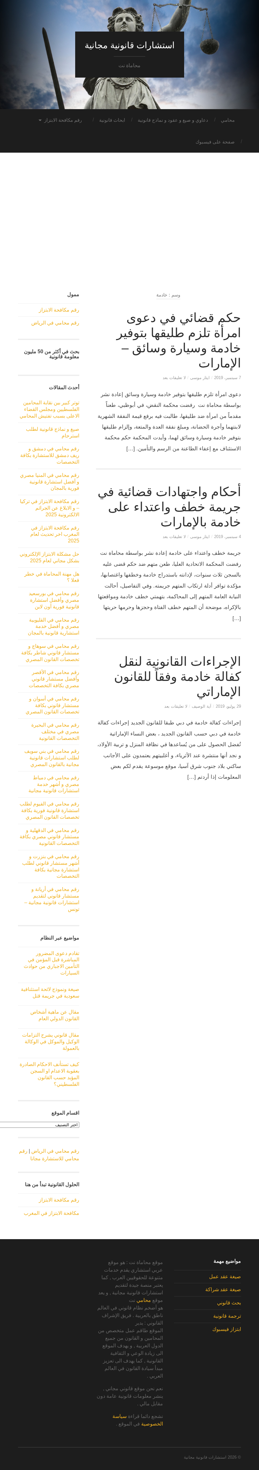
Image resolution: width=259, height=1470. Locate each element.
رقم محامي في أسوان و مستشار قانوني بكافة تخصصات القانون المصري (52, 705)
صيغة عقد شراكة (223, 1289)
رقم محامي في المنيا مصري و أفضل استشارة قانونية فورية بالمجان (49, 481)
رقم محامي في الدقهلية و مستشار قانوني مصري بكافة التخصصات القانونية (49, 837)
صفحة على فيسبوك (215, 141)
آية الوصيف (201, 706)
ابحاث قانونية (112, 120)
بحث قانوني (229, 1302)
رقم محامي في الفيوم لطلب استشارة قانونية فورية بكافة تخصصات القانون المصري (49, 810)
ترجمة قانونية (227, 1316)
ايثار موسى (200, 377)
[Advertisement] (129, 228)
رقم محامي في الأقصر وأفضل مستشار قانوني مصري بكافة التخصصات (54, 679)
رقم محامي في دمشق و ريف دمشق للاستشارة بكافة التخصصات (49, 455)
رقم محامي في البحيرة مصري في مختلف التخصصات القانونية (55, 731)
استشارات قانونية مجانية (130, 45)
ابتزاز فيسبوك (226, 1329)
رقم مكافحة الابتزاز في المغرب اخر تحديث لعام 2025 (54, 534)
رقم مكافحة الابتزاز (63, 120)
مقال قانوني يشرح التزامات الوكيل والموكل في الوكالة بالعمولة (50, 1041)
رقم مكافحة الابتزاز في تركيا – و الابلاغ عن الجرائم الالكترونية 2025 (49, 508)
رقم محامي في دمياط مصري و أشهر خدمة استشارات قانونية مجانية (53, 784)
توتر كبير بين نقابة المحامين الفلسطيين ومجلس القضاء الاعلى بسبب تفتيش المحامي (49, 409)
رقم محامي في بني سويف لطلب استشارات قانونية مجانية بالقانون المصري (51, 757)
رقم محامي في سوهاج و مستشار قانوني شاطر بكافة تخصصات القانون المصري (50, 652)
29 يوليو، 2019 (228, 706)
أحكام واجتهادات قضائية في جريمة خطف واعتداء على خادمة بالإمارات (169, 507)
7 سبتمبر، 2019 (227, 377)
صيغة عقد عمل (225, 1276)
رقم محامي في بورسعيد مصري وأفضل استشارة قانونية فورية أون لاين (54, 600)
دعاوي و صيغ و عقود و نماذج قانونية (173, 120)
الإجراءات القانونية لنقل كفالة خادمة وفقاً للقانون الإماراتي (177, 676)
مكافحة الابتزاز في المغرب (51, 1213)
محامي (228, 120)
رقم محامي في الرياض (55, 322)
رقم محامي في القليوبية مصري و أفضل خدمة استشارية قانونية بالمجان (53, 626)
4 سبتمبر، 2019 (227, 536)
